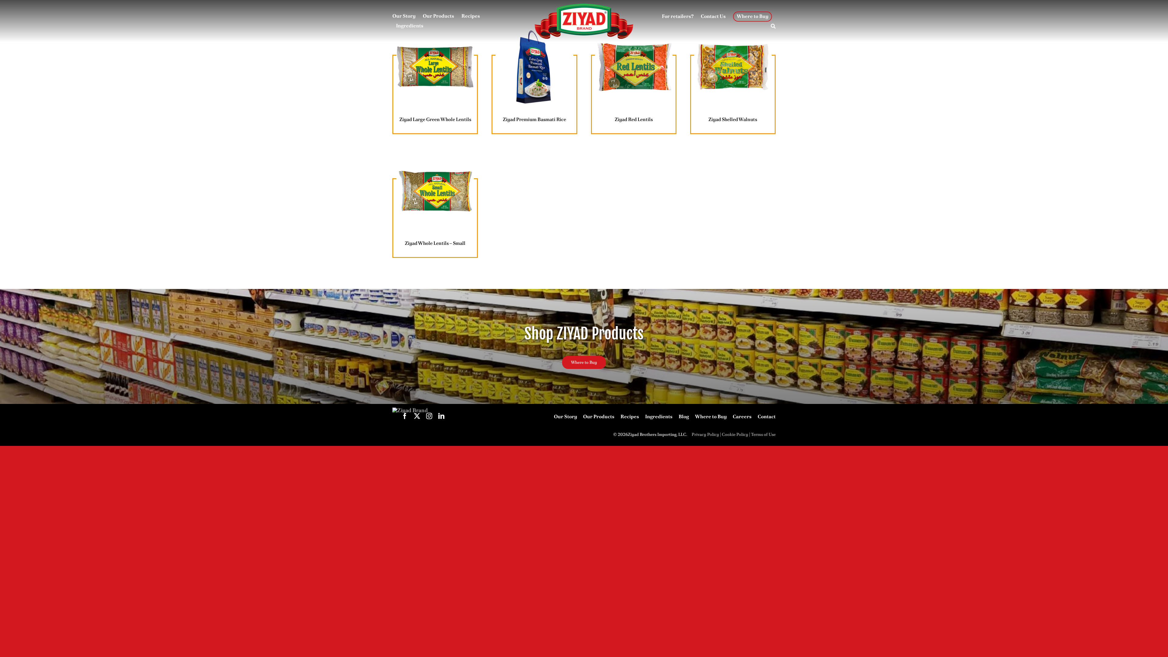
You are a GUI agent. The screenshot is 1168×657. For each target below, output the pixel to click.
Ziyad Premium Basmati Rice (534, 119)
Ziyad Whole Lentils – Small (435, 243)
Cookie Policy (735, 434)
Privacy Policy (705, 434)
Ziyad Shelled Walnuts (732, 119)
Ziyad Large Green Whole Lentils (435, 119)
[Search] (773, 26)
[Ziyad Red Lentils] (634, 67)
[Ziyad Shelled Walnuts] (733, 67)
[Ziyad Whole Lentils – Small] (435, 190)
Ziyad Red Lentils (634, 119)
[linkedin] (441, 416)
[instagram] (429, 416)
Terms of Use (763, 434)
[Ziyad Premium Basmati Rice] (534, 67)
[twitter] (417, 416)
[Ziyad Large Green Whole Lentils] (435, 67)
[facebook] (405, 416)
